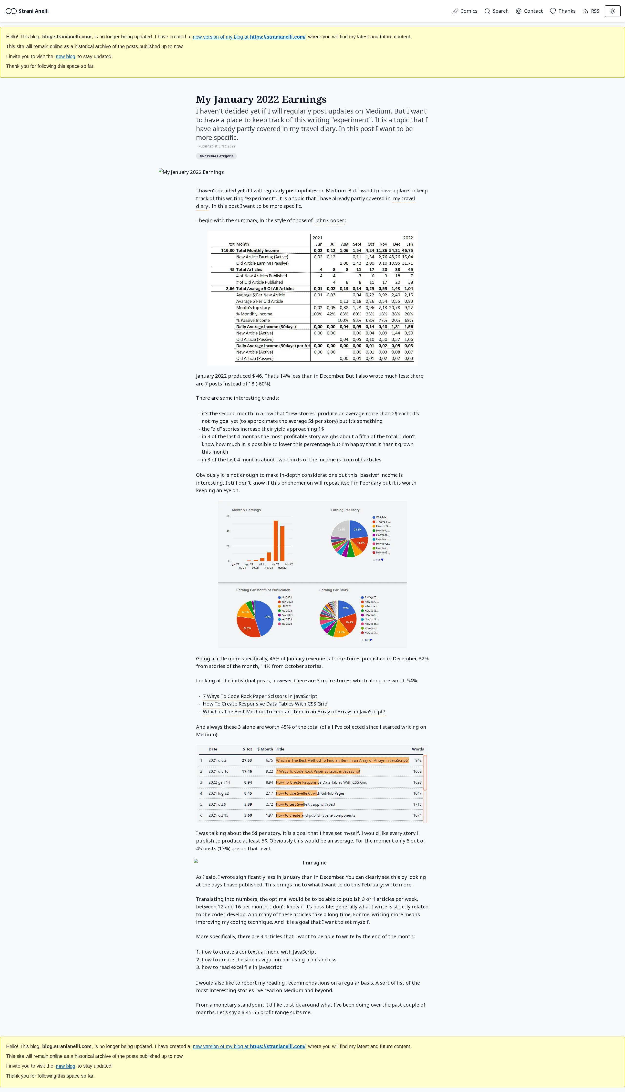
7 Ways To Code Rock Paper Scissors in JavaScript (260, 695)
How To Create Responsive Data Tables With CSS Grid (265, 703)
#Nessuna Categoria (216, 156)
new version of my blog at (249, 36)
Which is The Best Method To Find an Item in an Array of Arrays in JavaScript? (294, 711)
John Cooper (329, 220)
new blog (65, 56)
